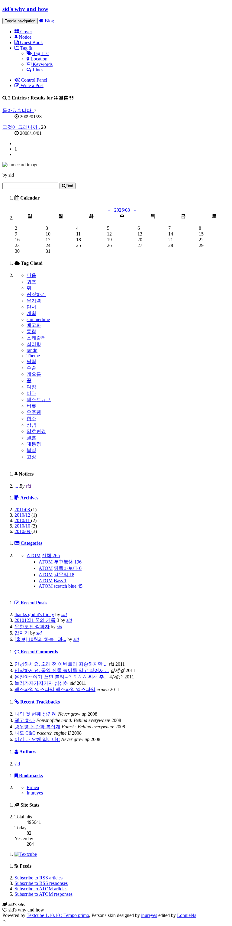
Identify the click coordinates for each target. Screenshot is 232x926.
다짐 (31, 386)
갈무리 (64, 574)
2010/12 (22, 515)
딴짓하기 (36, 294)
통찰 (31, 331)
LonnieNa (186, 915)
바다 (31, 393)
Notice (24, 37)
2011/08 (22, 509)
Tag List (40, 53)
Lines (37, 69)
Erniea (33, 787)
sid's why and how (25, 9)
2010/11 (22, 520)
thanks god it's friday (34, 614)
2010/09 (22, 531)
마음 (31, 275)
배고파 (34, 325)
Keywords (42, 64)
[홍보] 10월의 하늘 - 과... (40, 639)
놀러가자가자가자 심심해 (41, 683)
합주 (31, 418)
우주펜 (34, 412)
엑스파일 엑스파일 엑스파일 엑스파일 (54, 689)
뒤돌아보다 (68, 568)
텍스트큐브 (39, 399)
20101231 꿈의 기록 (35, 620)
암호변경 (36, 431)
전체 (51, 555)
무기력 (34, 300)
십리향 (34, 344)
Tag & (25, 47)
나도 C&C (25, 733)
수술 (31, 367)
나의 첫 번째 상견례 (35, 713)
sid (28, 486)
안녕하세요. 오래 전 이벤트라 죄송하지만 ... (61, 664)
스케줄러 (36, 337)
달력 (31, 361)
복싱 (31, 450)
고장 (31, 456)
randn (32, 350)
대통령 (34, 444)
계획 (31, 313)
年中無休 (68, 561)
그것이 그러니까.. (21, 127)
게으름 (34, 374)
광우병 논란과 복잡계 (37, 726)
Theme (33, 355)
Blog (49, 20)
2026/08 (122, 210)
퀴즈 (31, 281)
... (16, 486)
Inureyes (35, 792)
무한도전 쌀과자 (32, 626)
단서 (31, 307)
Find (69, 186)
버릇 (31, 405)
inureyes (149, 915)
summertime (38, 319)
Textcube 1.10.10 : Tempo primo (58, 915)
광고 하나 (24, 720)
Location (38, 58)
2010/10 (22, 525)
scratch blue (68, 586)
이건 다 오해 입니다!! (37, 739)
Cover (25, 31)
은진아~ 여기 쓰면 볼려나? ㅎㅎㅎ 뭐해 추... (61, 676)
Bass (60, 580)
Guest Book (31, 42)
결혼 (31, 437)
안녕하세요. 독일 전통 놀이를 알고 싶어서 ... (61, 670)
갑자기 (21, 632)
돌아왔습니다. (18, 110)
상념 (31, 424)
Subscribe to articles (38, 877)
